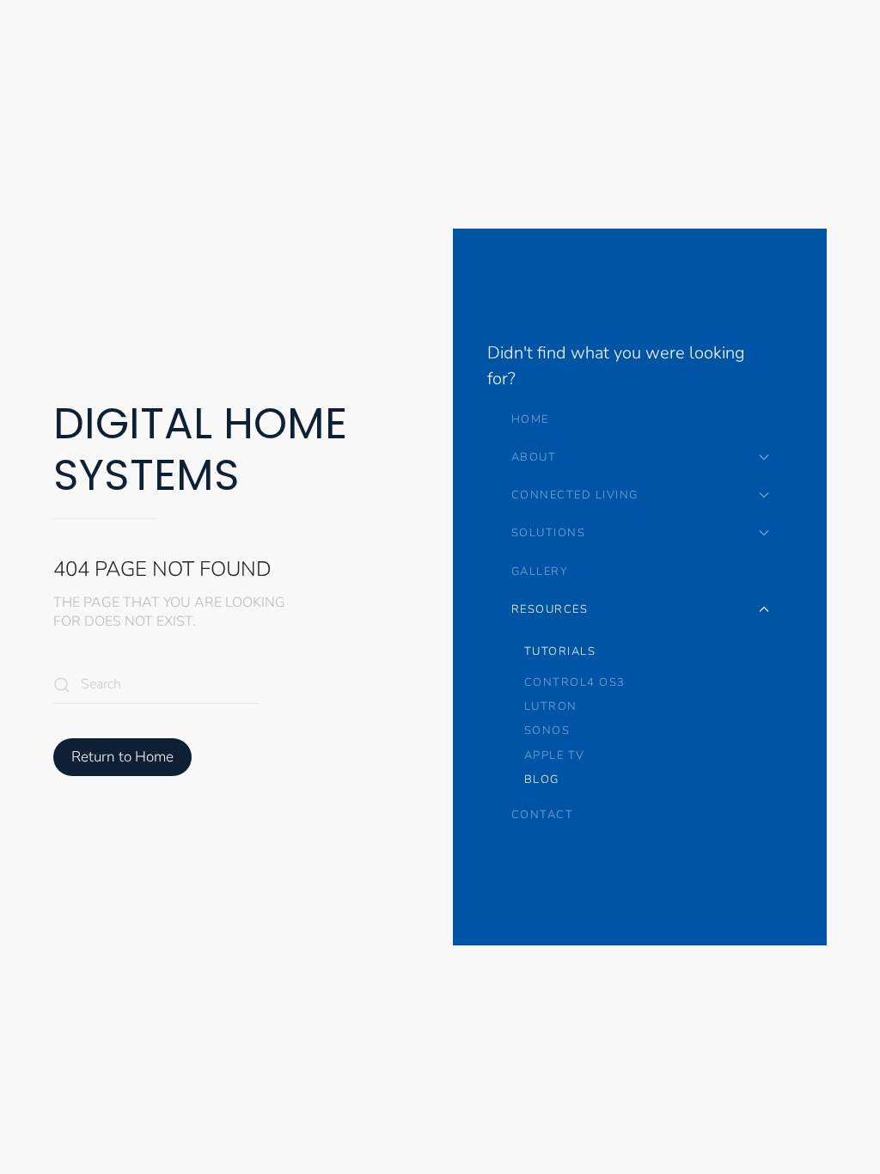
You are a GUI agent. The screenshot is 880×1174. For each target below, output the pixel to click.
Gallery (540, 571)
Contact (542, 814)
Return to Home (122, 757)
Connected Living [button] (575, 495)
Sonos (547, 730)
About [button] (534, 457)
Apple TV (554, 755)
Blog (541, 779)
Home (530, 419)
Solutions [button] (548, 533)
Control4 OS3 (575, 682)
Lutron (551, 706)
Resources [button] (550, 609)
